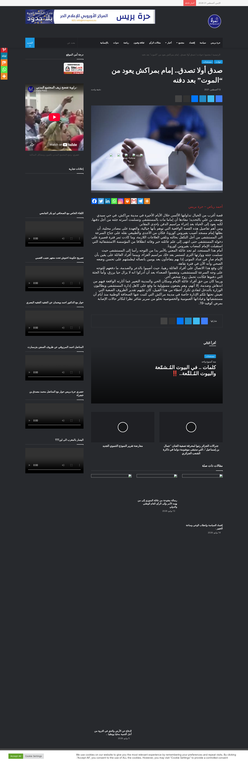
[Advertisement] (54, 190)
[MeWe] (4, 56)
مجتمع (181, 43)
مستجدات (207, 62)
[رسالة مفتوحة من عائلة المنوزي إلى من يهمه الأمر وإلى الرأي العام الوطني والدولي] (157, 485)
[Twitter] (101, 201)
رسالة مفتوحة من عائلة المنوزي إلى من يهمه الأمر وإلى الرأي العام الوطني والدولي (157, 503)
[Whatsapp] (4, 69)
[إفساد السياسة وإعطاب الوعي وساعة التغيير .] (202, 498)
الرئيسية (217, 54)
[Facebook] (94, 201)
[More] (147, 201)
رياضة (126, 43)
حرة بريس (215, 43)
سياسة (203, 43)
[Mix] (4, 62)
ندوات (116, 43)
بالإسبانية (104, 43)
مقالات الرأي (155, 43)
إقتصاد (192, 43)
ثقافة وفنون (139, 43)
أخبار (169, 43)
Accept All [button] (15, 756)
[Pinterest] (4, 49)
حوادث (200, 54)
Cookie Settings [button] (33, 756)
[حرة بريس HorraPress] (214, 22)
